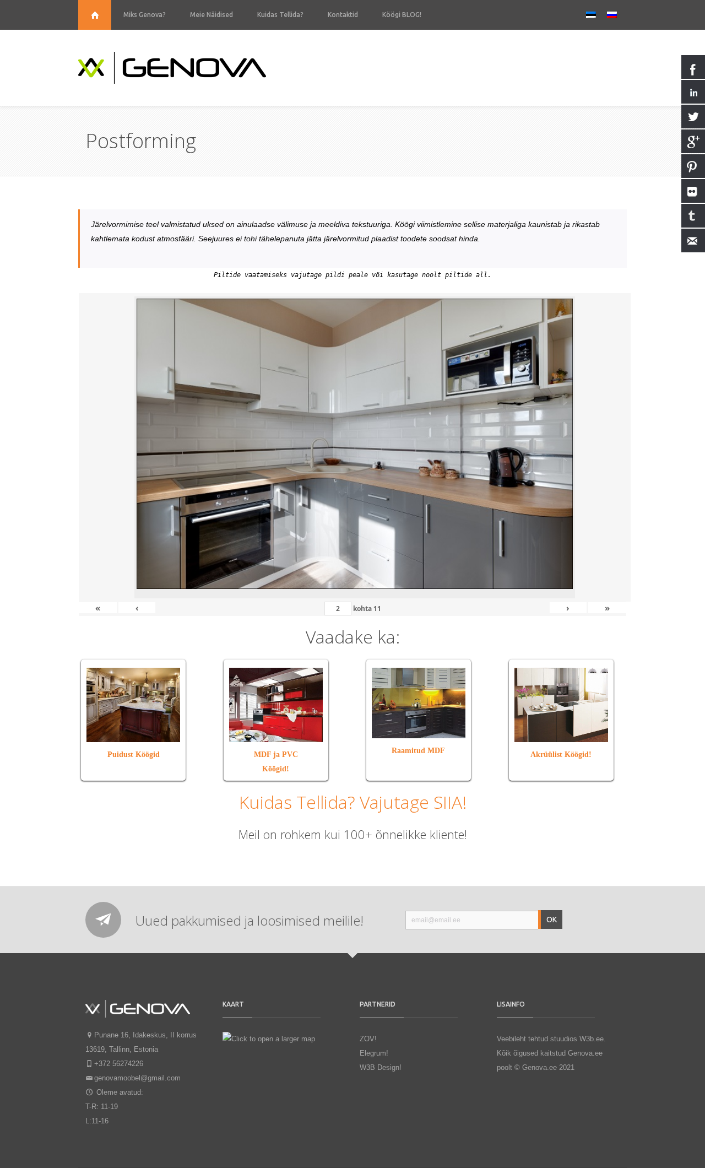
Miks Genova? (144, 14)
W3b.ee (591, 1039)
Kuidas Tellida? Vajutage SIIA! (353, 802)
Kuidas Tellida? (280, 14)
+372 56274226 (118, 1063)
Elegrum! (374, 1053)
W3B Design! (381, 1067)
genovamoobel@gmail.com (137, 1078)
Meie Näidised (211, 14)
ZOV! (368, 1039)
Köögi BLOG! (401, 14)
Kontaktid (343, 14)
